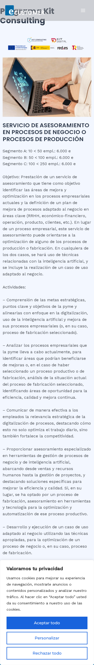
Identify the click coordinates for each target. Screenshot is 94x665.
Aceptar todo (47, 622)
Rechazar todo (47, 653)
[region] (47, 612)
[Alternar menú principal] (83, 10)
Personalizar (47, 637)
